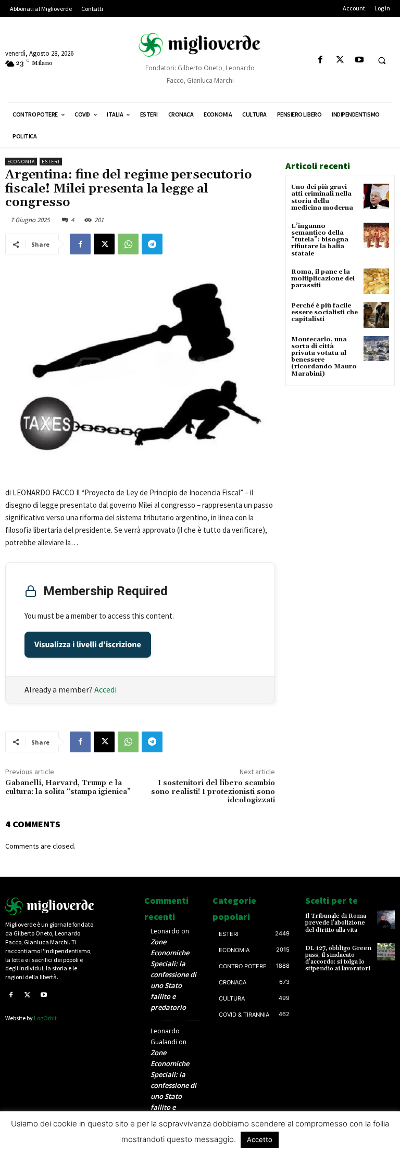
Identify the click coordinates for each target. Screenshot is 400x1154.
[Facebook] (321, 60)
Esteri (51, 161)
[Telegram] (152, 244)
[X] (340, 60)
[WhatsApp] (128, 244)
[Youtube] (359, 60)
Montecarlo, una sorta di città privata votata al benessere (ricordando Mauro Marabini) (324, 357)
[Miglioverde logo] (50, 906)
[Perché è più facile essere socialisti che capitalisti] (376, 315)
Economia (21, 161)
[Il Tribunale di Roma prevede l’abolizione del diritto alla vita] (386, 919)
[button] (382, 60)
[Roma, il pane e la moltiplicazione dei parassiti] (376, 281)
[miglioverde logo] (200, 45)
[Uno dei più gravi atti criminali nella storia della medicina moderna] (376, 196)
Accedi (105, 689)
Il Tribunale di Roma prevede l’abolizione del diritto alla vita (335, 922)
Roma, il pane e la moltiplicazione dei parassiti (323, 278)
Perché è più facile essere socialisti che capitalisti (324, 312)
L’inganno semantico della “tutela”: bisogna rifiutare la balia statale (319, 240)
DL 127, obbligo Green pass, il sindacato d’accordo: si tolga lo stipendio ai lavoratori (338, 958)
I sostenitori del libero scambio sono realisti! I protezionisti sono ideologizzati (213, 791)
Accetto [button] (259, 1139)
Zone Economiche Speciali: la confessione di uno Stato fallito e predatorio (173, 974)
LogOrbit (45, 1018)
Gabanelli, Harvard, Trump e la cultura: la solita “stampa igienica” (68, 787)
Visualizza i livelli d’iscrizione (87, 644)
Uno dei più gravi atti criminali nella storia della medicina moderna (322, 197)
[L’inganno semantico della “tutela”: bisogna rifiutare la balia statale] (376, 235)
